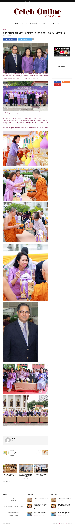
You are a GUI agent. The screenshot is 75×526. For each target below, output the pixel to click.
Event (5, 29)
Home (16, 23)
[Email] (47, 430)
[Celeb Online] (37, 12)
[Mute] (66, 55)
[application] (62, 51)
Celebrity (23, 23)
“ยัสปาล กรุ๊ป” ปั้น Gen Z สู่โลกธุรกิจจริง (41, 475)
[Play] (55, 55)
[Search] (58, 23)
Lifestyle (45, 23)
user (13, 438)
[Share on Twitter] (43, 430)
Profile (53, 23)
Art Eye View (36, 515)
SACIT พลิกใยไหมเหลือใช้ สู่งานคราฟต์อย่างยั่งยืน (10, 475)
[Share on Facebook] (41, 430)
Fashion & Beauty (34, 23)
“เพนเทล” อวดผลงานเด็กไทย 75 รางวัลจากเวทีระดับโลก (18, 1)
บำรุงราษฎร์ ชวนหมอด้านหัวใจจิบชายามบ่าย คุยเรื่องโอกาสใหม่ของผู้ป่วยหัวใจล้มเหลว (25, 475)
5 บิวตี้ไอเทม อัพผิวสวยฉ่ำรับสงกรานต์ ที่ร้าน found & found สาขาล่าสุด (16, 454)
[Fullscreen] (68, 55)
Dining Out (36, 510)
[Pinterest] (45, 430)
